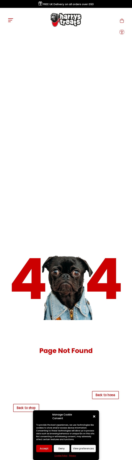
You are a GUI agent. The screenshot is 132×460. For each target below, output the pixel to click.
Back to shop (26, 408)
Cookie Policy (60, 455)
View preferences (83, 448)
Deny (61, 448)
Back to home (105, 395)
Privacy (72, 455)
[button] (94, 416)
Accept (44, 448)
